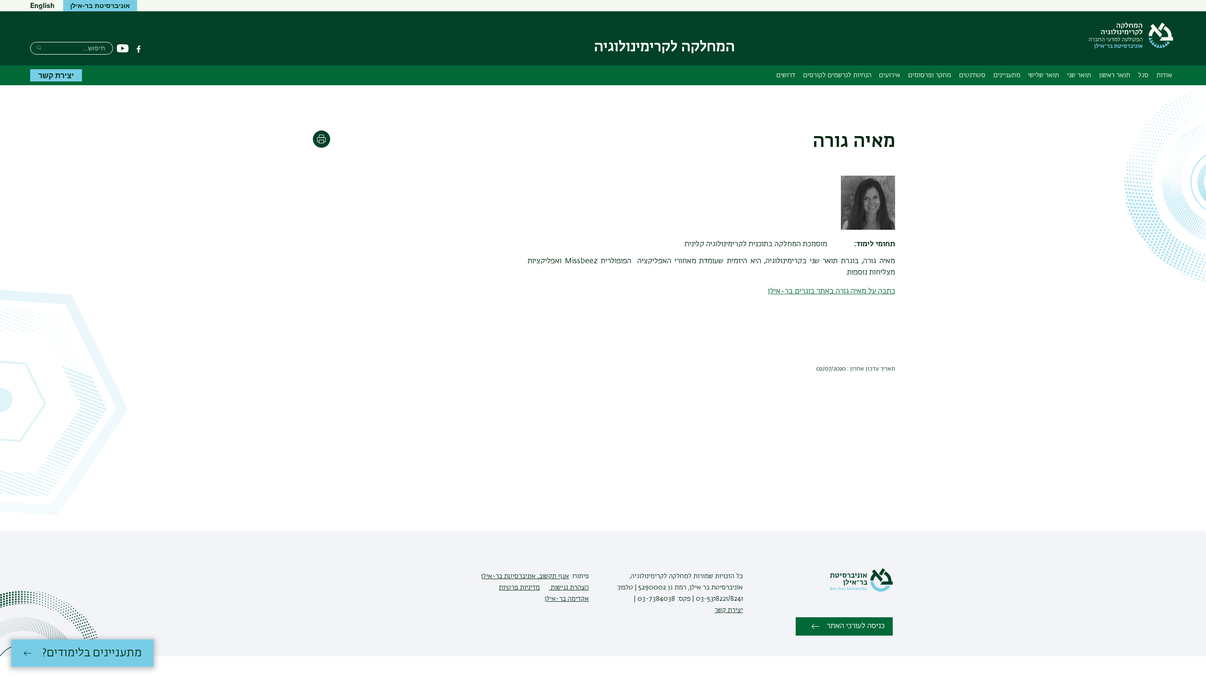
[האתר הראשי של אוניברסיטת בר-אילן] (861, 590)
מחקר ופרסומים (929, 75)
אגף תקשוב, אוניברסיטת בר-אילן (525, 576)
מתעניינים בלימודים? (92, 653)
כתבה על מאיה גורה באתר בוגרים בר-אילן (831, 291)
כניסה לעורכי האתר (856, 626)
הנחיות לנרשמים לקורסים (837, 75)
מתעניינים (1007, 75)
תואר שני (1079, 75)
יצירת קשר (56, 75)
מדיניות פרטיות (519, 587)
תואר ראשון (1114, 75)
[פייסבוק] (138, 49)
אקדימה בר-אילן (567, 599)
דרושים (785, 75)
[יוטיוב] (123, 48)
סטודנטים (972, 75)
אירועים (889, 75)
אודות (1164, 75)
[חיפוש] (39, 47)
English (42, 5)
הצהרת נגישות (569, 587)
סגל (1143, 75)
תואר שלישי (1043, 75)
